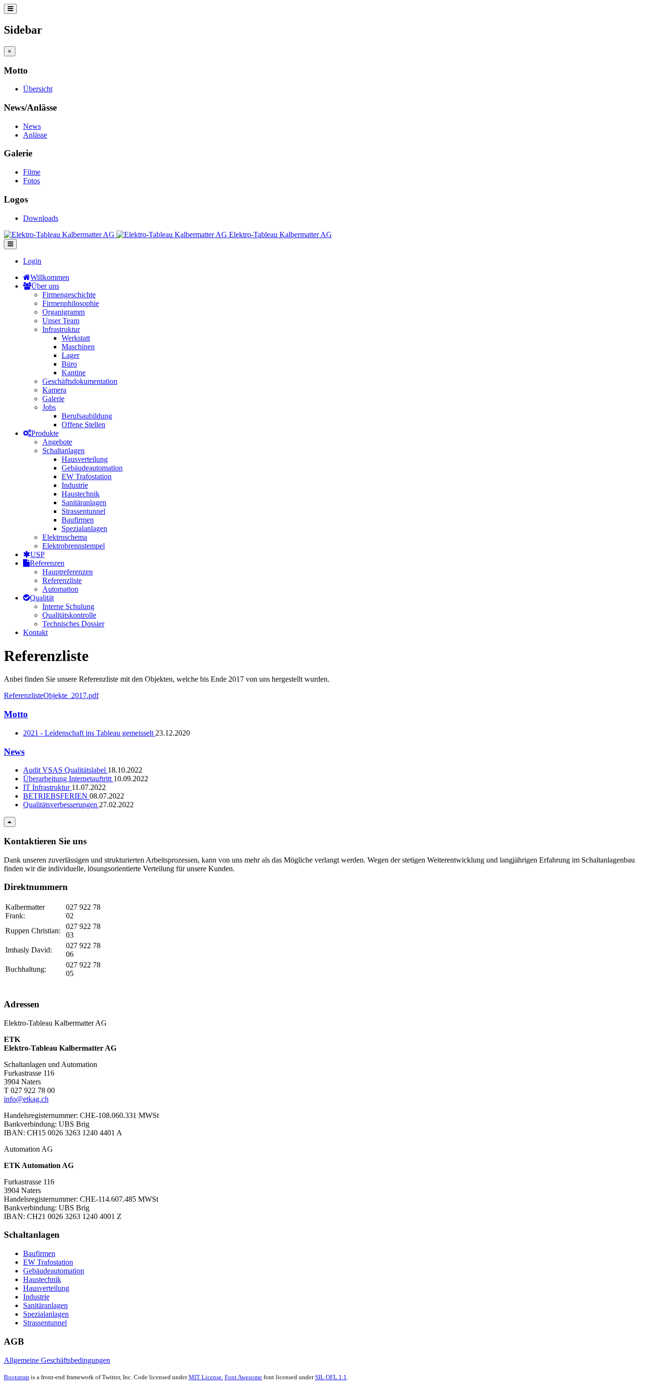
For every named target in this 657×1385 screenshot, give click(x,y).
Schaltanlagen (63, 450)
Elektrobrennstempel (73, 546)
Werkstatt (76, 338)
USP (37, 554)
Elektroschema (64, 537)
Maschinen (78, 347)
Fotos (31, 181)
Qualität (42, 598)
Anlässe (35, 135)
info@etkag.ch (26, 1099)
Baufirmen (78, 520)
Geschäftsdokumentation (79, 381)
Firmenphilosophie (70, 303)
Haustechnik (81, 494)
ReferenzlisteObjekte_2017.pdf (51, 695)
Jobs (49, 407)
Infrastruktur (61, 329)
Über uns (45, 286)
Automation (60, 589)
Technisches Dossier (73, 624)
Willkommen (49, 277)
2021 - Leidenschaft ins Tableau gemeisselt (89, 733)
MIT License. (206, 1377)
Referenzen (47, 563)
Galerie (53, 398)
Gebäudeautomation (92, 468)
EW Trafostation (87, 476)
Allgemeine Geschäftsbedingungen (57, 1360)
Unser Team (60, 321)
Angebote (57, 442)
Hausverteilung (85, 459)
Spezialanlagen (84, 528)
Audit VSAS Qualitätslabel (65, 770)
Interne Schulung (68, 606)
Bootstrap (16, 1377)
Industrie (75, 485)
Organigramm (63, 312)
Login (32, 261)
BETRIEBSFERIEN (56, 796)
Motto (16, 714)
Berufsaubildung (87, 416)
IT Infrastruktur (47, 787)
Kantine (74, 372)
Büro (69, 364)
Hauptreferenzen (67, 572)
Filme (31, 172)
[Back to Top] (9, 822)
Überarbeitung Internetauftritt (68, 779)
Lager (70, 355)
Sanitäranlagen (84, 502)
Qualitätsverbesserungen (61, 805)
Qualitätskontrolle (69, 615)
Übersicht (37, 89)
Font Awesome (243, 1377)
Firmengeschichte (69, 295)
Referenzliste (62, 580)
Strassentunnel (83, 511)
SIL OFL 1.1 (331, 1377)
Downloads (40, 218)
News (32, 126)
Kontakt (35, 632)
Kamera (54, 390)
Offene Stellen (83, 424)
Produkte (45, 433)
